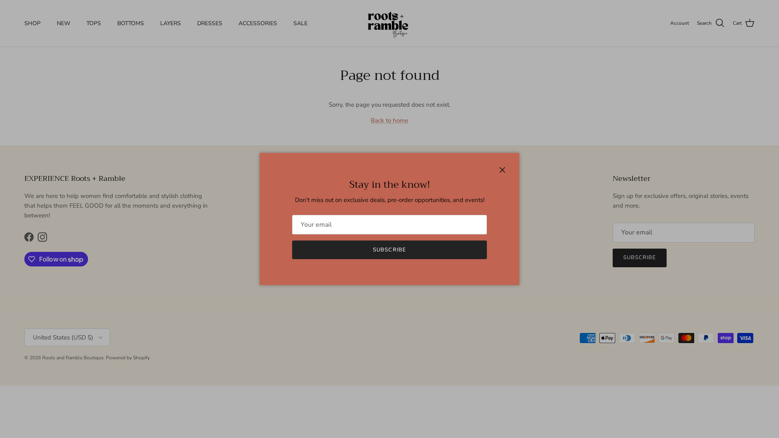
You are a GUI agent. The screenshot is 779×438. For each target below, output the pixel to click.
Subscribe (389, 249)
